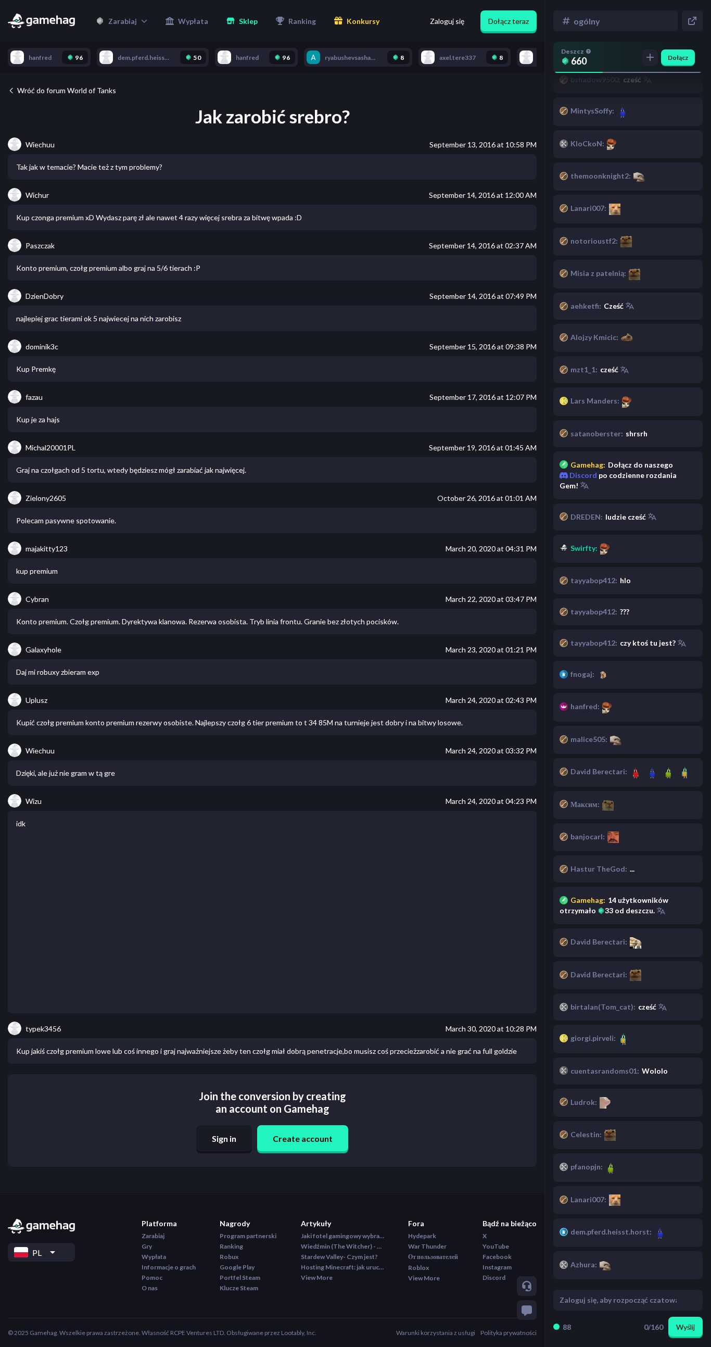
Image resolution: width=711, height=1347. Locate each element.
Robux (229, 1257)
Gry (147, 1246)
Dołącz (678, 57)
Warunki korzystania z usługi (435, 1333)
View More (317, 1277)
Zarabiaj (153, 1236)
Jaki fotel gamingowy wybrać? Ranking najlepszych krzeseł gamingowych (342, 1236)
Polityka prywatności (508, 1333)
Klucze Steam (239, 1288)
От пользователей (433, 1257)
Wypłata (154, 1257)
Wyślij (685, 1327)
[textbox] (618, 1300)
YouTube (496, 1246)
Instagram (497, 1267)
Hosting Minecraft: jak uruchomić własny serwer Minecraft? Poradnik (342, 1267)
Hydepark (422, 1236)
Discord (582, 475)
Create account (303, 1138)
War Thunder (427, 1246)
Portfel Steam (240, 1277)
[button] (121, 21)
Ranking (231, 1246)
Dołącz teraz (508, 21)
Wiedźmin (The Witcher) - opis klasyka (342, 1246)
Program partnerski (248, 1236)
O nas (150, 1288)
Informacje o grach (169, 1267)
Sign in (224, 1138)
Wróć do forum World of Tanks (66, 90)
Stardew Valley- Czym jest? (339, 1257)
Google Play (237, 1267)
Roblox (418, 1268)
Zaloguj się (447, 21)
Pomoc (152, 1277)
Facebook (497, 1257)
